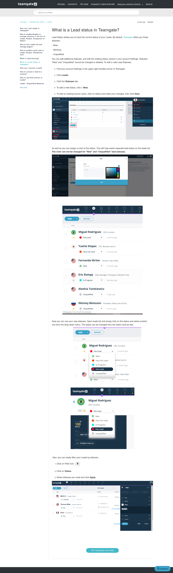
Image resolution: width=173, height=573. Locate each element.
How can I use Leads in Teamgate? (30, 29)
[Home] (27, 4)
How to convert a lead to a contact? (31, 73)
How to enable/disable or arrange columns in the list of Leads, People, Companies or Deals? (32, 37)
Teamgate (23, 22)
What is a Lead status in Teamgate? (30, 63)
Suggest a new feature (103, 4)
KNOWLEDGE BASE (37, 22)
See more (23, 87)
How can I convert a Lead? (31, 68)
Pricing (61, 4)
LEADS (49, 22)
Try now (84, 4)
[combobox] (86, 12)
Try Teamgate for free (102, 550)
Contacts (72, 4)
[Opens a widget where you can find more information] (162, 569)
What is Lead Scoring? (29, 58)
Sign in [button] (149, 4)
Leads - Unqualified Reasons (32, 83)
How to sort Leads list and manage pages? (31, 45)
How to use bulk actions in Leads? (31, 79)
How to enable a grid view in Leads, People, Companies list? (32, 52)
